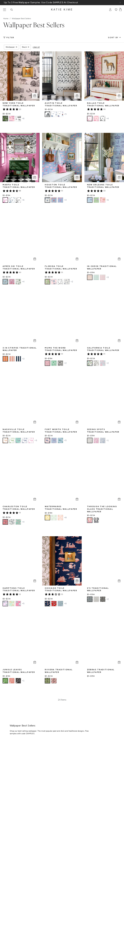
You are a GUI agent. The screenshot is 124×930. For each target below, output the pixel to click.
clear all (36, 47)
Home (5, 18)
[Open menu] (4, 9)
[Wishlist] (116, 9)
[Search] (11, 9)
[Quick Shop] (35, 96)
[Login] (110, 9)
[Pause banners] (120, 3)
